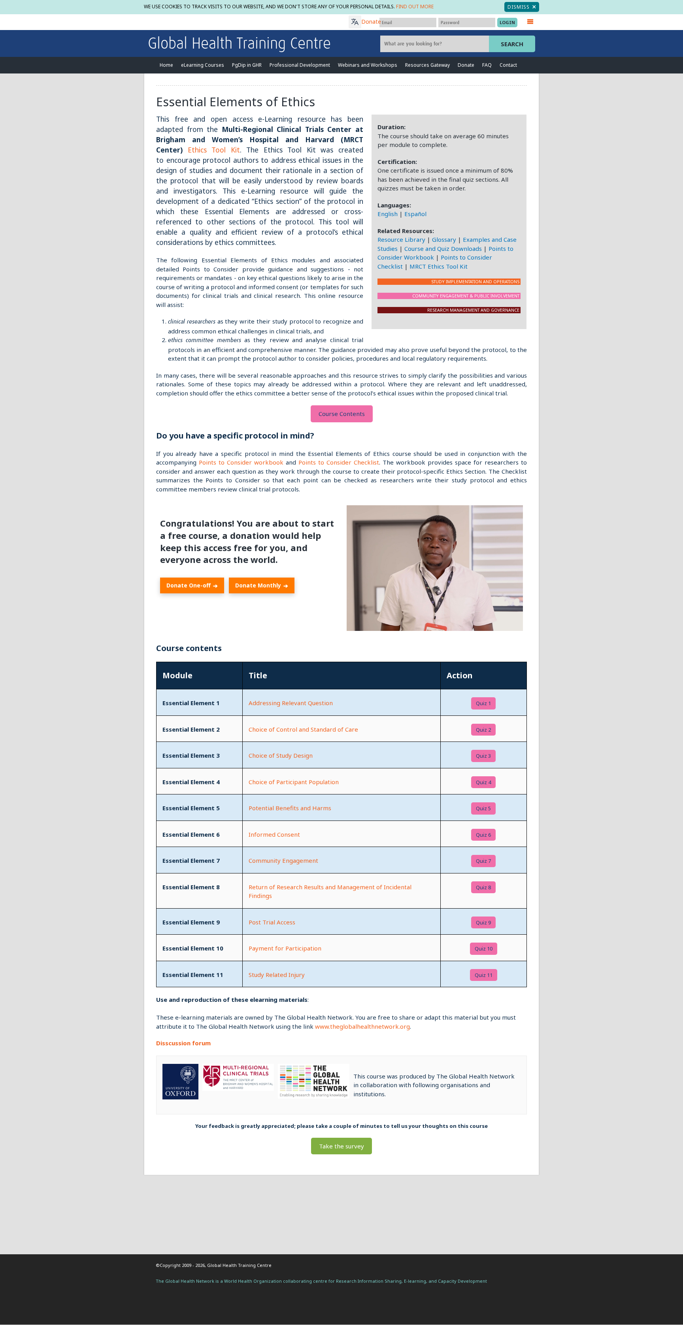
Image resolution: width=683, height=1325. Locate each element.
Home (166, 65)
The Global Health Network (207, 22)
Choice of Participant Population (294, 782)
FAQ (487, 65)
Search (512, 44)
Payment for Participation (285, 948)
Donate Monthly (261, 585)
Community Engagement (283, 860)
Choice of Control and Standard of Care (303, 729)
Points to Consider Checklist (338, 462)
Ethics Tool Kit (214, 149)
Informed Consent (274, 834)
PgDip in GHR (247, 65)
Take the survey (341, 1146)
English (387, 214)
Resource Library (401, 239)
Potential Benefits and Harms (290, 808)
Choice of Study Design (281, 755)
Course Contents (342, 414)
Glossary (444, 239)
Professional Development (300, 65)
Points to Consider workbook (241, 462)
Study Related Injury (277, 975)
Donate (371, 21)
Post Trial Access (272, 922)
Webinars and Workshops (367, 65)
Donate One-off (192, 585)
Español (415, 214)
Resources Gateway (427, 65)
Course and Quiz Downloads (443, 248)
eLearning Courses (202, 65)
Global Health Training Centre (239, 44)
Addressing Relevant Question (291, 703)
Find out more (415, 6)
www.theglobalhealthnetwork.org (362, 1026)
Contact (508, 65)
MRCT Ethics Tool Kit (438, 266)
